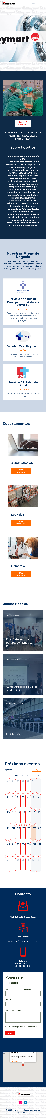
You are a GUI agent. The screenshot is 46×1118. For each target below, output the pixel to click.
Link (12, 1059)
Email (8, 1000)
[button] (7, 786)
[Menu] (33, 3)
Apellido (27, 989)
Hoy (36, 770)
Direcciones (15, 1061)
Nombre (9, 989)
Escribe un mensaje (13, 1010)
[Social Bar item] (20, 1102)
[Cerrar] (33, 1052)
